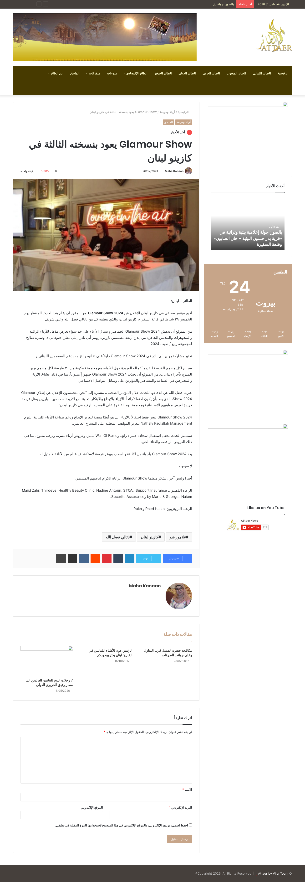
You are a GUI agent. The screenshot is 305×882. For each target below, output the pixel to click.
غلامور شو (178, 537)
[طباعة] (61, 558)
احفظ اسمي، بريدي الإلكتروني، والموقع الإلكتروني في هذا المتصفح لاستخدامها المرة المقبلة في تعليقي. (121, 825)
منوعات (112, 73)
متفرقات (94, 73)
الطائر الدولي (187, 73)
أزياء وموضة (167, 112)
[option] (248, 223)
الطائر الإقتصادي (136, 73)
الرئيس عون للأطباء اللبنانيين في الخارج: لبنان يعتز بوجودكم (110, 652)
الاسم (187, 789)
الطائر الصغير (163, 73)
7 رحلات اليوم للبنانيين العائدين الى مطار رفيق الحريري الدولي (49, 682)
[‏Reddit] (95, 558)
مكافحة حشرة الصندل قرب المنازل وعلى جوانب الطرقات (168, 652)
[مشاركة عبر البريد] (72, 558)
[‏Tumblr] (118, 558)
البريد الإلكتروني (180, 807)
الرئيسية (283, 73)
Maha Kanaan (174, 171)
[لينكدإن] (129, 558)
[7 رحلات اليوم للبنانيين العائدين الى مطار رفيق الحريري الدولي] (46, 661)
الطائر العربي (211, 73)
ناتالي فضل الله (118, 537)
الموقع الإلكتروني (92, 807)
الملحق (75, 73)
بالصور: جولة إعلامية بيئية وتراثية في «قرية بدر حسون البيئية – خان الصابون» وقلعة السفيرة (173, 4)
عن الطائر (56, 73)
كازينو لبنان (149, 537)
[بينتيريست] (107, 558)
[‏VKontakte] (84, 558)
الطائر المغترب (236, 73)
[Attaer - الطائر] (274, 35)
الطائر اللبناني (262, 73)
